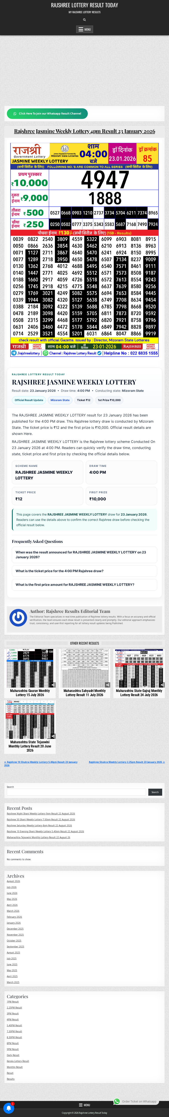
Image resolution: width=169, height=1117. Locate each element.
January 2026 (14, 922)
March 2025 (13, 982)
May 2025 (12, 970)
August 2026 (13, 881)
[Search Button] (84, 20)
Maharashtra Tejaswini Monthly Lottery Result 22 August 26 (38, 837)
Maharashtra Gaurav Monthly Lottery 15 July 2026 (30, 693)
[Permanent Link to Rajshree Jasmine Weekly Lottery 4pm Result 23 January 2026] (84, 250)
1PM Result (13, 1001)
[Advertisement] (84, 68)
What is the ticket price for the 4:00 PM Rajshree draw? (59, 571)
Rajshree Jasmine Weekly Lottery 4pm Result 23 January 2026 (84, 130)
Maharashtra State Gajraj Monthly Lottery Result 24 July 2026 (139, 693)
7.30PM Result (14, 1031)
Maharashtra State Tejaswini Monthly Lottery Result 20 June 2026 (30, 746)
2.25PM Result (14, 1007)
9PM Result (13, 1049)
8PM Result (13, 1043)
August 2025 (13, 952)
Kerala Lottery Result (18, 1061)
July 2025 (12, 958)
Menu (87, 29)
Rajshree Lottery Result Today (84, 5)
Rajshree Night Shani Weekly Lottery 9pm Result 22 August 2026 (41, 813)
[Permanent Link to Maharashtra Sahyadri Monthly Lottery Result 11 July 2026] (84, 668)
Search (10, 786)
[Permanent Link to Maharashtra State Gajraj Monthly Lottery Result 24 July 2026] (139, 668)
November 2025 (15, 934)
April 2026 (12, 904)
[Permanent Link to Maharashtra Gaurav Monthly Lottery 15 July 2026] (29, 668)
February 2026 (14, 916)
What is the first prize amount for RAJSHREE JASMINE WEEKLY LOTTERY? (75, 585)
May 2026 (12, 899)
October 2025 (14, 940)
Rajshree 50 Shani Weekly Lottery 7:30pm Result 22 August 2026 (41, 819)
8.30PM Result (14, 1037)
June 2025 (12, 964)
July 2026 (12, 887)
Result (10, 1072)
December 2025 (15, 928)
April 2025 (12, 976)
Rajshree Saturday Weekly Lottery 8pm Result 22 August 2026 (39, 825)
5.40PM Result (14, 1025)
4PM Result (13, 1019)
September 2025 (15, 946)
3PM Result (13, 1013)
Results (11, 1078)
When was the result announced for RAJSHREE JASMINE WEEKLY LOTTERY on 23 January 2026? (81, 554)
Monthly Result (15, 1067)
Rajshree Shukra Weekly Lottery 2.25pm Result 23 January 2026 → (127, 762)
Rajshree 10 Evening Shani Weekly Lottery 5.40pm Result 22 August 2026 (45, 831)
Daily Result (13, 1055)
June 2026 (12, 893)
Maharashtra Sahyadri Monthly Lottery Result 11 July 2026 (85, 693)
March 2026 (13, 910)
